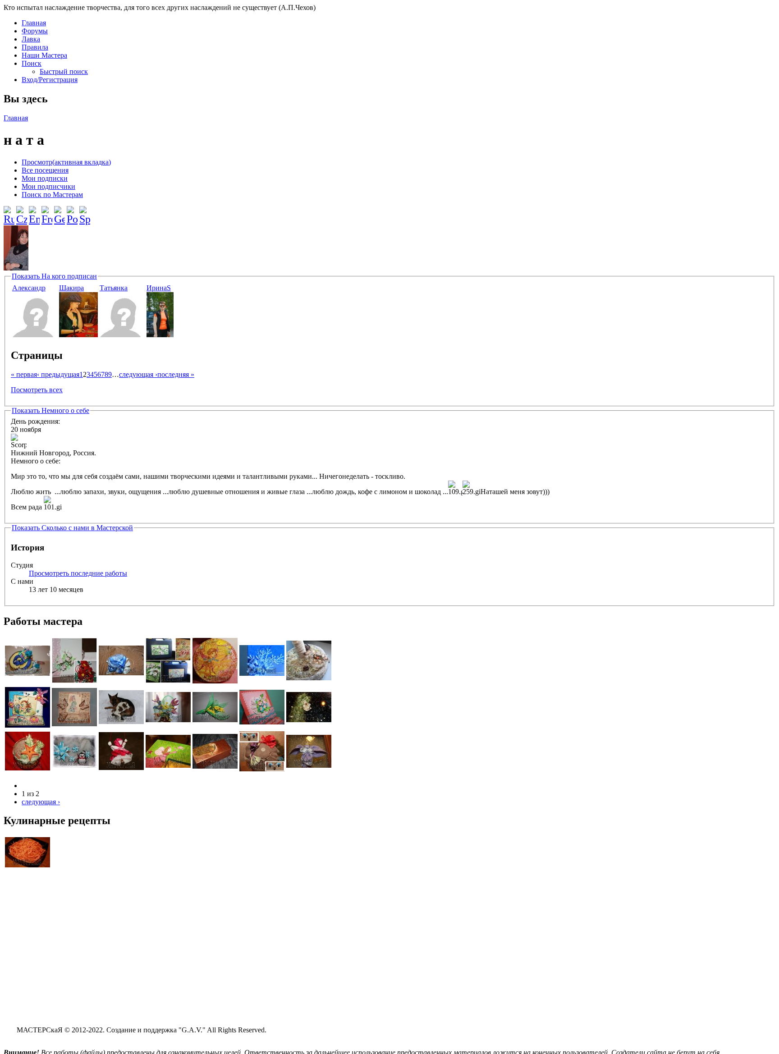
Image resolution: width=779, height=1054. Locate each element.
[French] (46, 212)
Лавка (31, 39)
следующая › (138, 374)
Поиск (31, 63)
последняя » (175, 374)
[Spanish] (84, 212)
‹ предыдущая (58, 374)
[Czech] (21, 212)
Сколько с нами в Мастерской (72, 528)
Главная (34, 23)
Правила (35, 47)
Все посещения (45, 170)
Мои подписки (45, 178)
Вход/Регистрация (50, 79)
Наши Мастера (44, 55)
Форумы (35, 31)
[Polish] (72, 212)
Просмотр (66, 162)
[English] (34, 212)
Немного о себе (50, 410)
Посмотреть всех (37, 390)
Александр (29, 288)
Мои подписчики (48, 186)
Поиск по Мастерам (52, 194)
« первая (24, 374)
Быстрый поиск (64, 71)
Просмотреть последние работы (78, 573)
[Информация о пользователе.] (34, 335)
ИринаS (159, 288)
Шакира (71, 288)
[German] (59, 212)
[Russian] (9, 212)
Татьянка (114, 288)
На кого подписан (54, 276)
